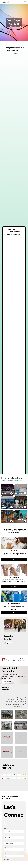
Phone (5, 853)
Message (6, 859)
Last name (6, 834)
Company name (8, 841)
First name (6, 828)
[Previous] (6, 648)
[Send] (11, 493)
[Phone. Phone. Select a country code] (6, 856)
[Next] (11, 648)
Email (5, 847)
